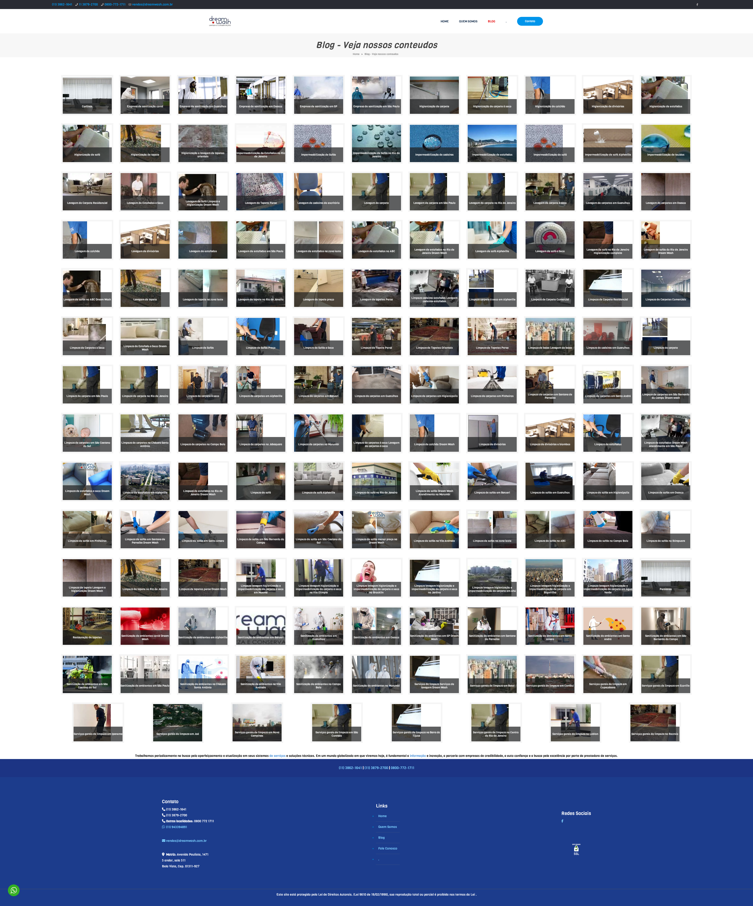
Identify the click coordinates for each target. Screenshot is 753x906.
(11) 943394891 (176, 827)
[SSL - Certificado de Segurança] (576, 851)
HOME (445, 21)
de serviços (277, 756)
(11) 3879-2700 (376, 767)
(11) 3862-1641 (62, 4)
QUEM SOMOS (468, 21)
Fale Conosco (387, 848)
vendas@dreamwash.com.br (152, 4)
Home (356, 54)
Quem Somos (387, 827)
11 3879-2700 (88, 4)
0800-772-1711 (115, 4)
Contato (530, 21)
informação (418, 756)
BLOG (491, 21)
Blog (381, 838)
